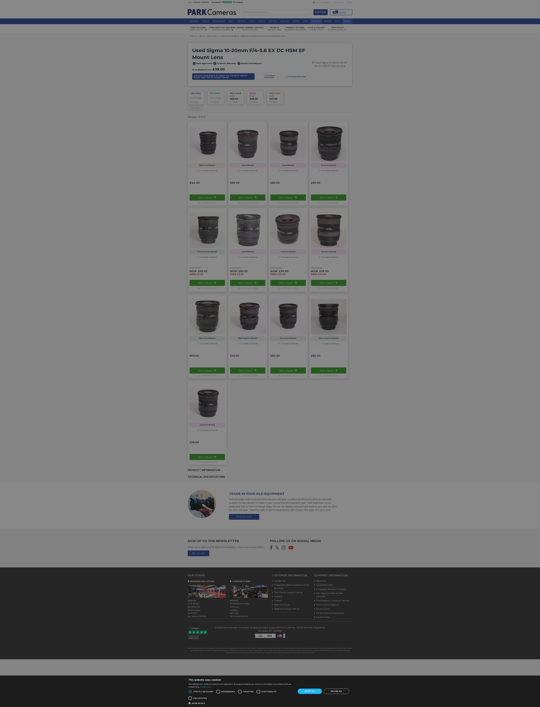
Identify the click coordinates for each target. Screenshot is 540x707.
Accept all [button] (310, 691)
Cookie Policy (205, 687)
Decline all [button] (336, 691)
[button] (240, 703)
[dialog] (270, 691)
